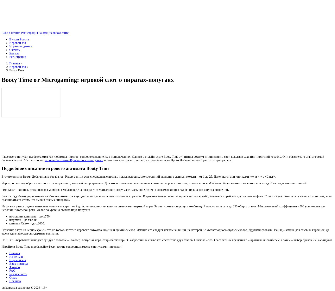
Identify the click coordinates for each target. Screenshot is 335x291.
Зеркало (14, 267)
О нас (13, 277)
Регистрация (17, 56)
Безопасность (18, 274)
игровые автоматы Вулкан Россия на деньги (74, 160)
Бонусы (14, 53)
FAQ (12, 270)
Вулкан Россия (19, 39)
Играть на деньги (20, 46)
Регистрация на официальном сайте (45, 32)
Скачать (14, 49)
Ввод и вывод (18, 263)
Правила (15, 281)
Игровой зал (17, 43)
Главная (14, 253)
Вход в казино (11, 32)
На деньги (16, 256)
